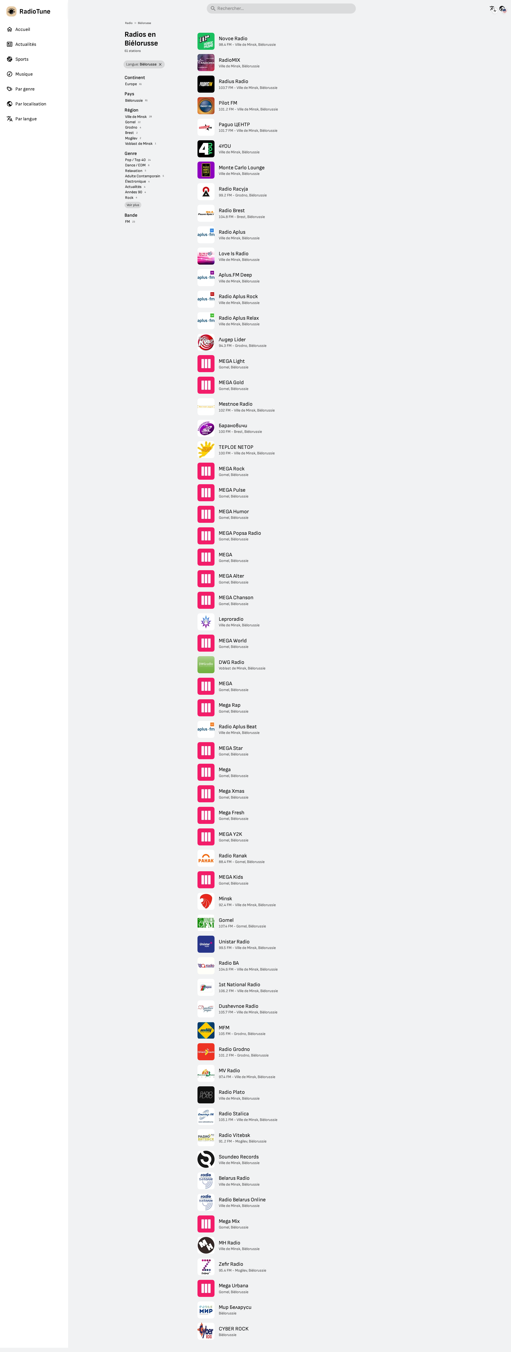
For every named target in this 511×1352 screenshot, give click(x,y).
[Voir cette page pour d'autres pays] (502, 8)
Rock (129, 197)
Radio (129, 23)
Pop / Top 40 (135, 160)
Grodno (131, 127)
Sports (21, 59)
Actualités (25, 44)
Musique (24, 74)
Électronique (135, 181)
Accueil (22, 29)
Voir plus (133, 205)
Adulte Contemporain (142, 176)
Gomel (130, 122)
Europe (131, 84)
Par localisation (30, 104)
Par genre (25, 89)
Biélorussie (134, 100)
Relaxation (133, 171)
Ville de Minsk (136, 116)
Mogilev (131, 138)
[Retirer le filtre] (160, 64)
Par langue (26, 119)
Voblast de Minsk (139, 143)
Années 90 (133, 192)
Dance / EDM (135, 165)
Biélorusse (144, 23)
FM (127, 221)
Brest (129, 132)
